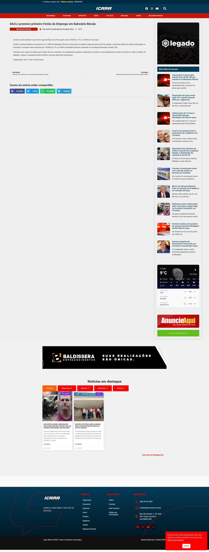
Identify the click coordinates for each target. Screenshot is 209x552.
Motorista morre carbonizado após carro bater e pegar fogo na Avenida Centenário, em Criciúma (185, 207)
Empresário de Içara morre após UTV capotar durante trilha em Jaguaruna (183, 97)
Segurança (50, 16)
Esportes (82, 16)
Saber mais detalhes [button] (176, 540)
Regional (124, 16)
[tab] (49, 388)
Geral (96, 16)
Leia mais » (47, 444)
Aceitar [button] (186, 546)
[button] (165, 8)
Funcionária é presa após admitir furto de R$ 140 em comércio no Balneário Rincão (185, 77)
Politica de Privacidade (113, 513)
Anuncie (112, 504)
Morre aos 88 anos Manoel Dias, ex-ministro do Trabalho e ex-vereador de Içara (185, 188)
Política (109, 16)
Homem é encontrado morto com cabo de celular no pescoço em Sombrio (184, 170)
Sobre (111, 500)
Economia (67, 16)
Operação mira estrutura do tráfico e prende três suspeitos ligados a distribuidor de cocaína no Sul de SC (185, 151)
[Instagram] (152, 8)
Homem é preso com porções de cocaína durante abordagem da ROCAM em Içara (185, 226)
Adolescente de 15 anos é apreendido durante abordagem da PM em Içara (184, 115)
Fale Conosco (114, 508)
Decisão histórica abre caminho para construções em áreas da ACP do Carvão (88, 426)
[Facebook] (146, 8)
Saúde (138, 16)
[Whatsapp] (153, 527)
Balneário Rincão (156, 16)
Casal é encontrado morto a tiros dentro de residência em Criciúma (185, 133)
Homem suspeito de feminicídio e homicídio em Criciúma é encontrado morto (185, 243)
